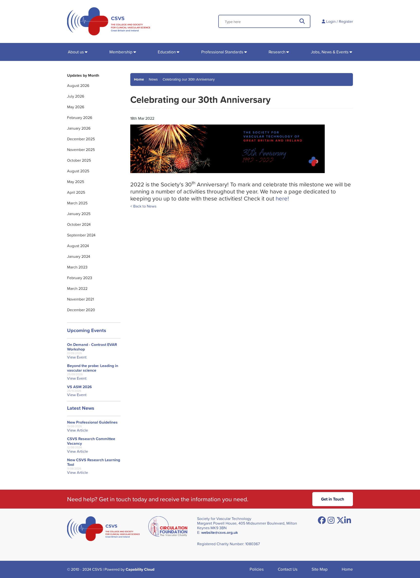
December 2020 (81, 309)
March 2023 (77, 267)
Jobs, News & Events (330, 52)
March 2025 (77, 203)
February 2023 (79, 277)
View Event (77, 357)
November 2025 (81, 149)
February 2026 (79, 117)
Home (139, 79)
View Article (77, 430)
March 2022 (77, 288)
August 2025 (78, 171)
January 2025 (78, 213)
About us (76, 52)
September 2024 (81, 235)
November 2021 (80, 299)
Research (277, 52)
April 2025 (76, 192)
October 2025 (79, 160)
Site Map (320, 569)
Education (167, 52)
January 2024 (78, 256)
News (153, 79)
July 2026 (75, 96)
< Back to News (143, 206)
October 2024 (79, 224)
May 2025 (75, 181)
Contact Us (288, 569)
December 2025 (81, 139)
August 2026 (78, 85)
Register (346, 21)
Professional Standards (222, 52)
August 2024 (78, 245)
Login (331, 21)
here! (282, 198)
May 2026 (75, 106)
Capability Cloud (140, 569)
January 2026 (78, 128)
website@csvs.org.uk (219, 532)
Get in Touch (332, 499)
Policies (257, 569)
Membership (120, 52)
